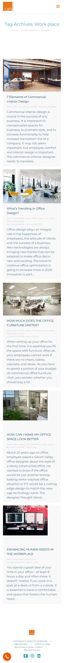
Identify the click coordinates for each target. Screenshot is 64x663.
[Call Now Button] (7, 657)
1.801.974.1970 (21, 644)
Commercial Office (16, 218)
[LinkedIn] (39, 656)
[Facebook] (25, 656)
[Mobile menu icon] (58, 6)
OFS (15, 106)
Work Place (36, 444)
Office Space (38, 218)
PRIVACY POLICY (32, 650)
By (28, 106)
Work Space (18, 221)
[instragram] (32, 656)
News (9, 106)
